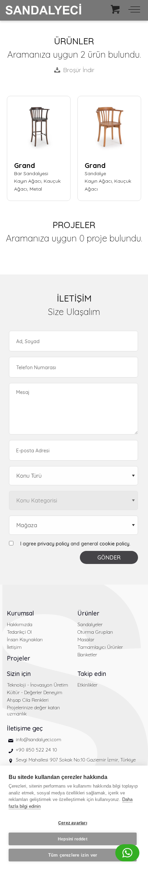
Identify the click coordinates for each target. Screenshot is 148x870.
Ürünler (88, 613)
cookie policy (114, 544)
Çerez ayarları (72, 823)
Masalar (85, 639)
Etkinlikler (87, 685)
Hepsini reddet (72, 839)
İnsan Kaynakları (25, 639)
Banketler (87, 655)
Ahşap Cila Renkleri (28, 700)
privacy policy (53, 544)
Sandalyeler (90, 624)
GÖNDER (108, 557)
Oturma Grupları (95, 632)
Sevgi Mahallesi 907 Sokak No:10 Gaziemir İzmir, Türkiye (76, 760)
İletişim (14, 647)
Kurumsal (20, 613)
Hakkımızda (19, 624)
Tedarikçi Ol (19, 632)
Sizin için (19, 674)
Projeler (18, 658)
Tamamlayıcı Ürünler (100, 647)
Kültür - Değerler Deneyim (34, 692)
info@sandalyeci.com (38, 739)
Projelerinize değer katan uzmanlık (33, 710)
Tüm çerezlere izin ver (72, 855)
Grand (24, 165)
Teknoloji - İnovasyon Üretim (37, 685)
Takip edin (91, 674)
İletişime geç (25, 728)
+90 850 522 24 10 (36, 750)
